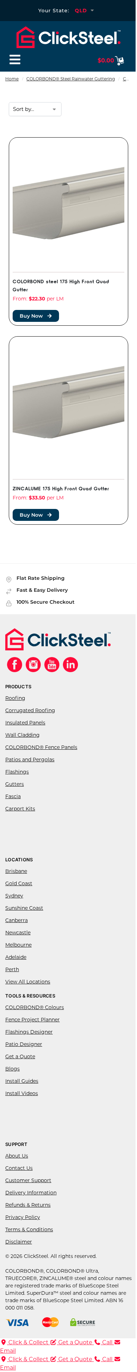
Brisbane (16, 871)
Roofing (15, 698)
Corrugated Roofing (30, 710)
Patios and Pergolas (29, 759)
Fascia (13, 796)
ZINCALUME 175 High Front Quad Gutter (61, 488)
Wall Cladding (22, 735)
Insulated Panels (25, 723)
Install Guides (21, 1081)
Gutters (14, 784)
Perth (12, 969)
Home (12, 78)
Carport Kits (20, 809)
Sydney (14, 896)
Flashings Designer (29, 1032)
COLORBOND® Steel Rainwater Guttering (70, 78)
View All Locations (27, 982)
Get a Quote (20, 1056)
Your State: (53, 10)
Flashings (17, 772)
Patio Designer (23, 1044)
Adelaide (15, 957)
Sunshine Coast (24, 908)
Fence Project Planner (32, 1019)
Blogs (12, 1069)
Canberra (16, 920)
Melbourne (18, 945)
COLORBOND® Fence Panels (41, 747)
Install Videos (21, 1093)
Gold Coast (18, 883)
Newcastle (18, 932)
